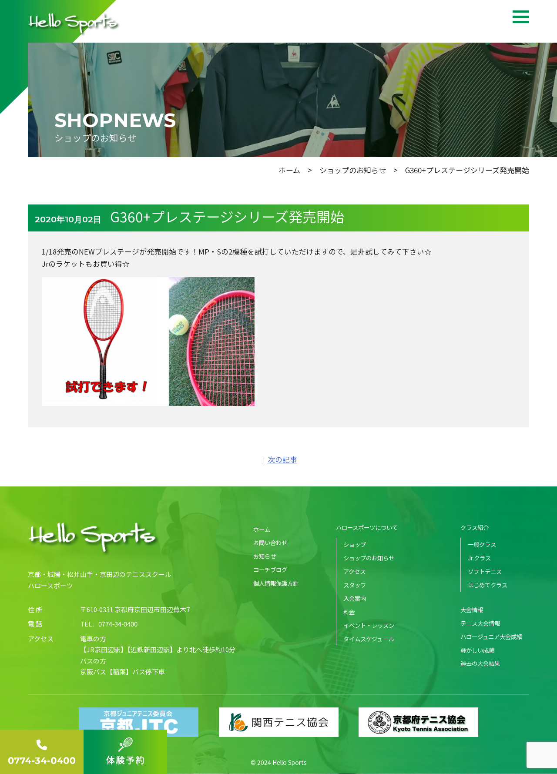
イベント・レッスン (368, 625)
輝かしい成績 (477, 650)
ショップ (354, 544)
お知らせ (264, 556)
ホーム (289, 169)
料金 (349, 611)
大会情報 (471, 609)
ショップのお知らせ (352, 169)
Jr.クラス (479, 557)
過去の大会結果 (480, 663)
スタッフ (354, 584)
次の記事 (282, 459)
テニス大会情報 (480, 623)
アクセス (354, 571)
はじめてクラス (487, 584)
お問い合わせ (270, 542)
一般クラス (482, 544)
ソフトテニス (485, 571)
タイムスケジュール (368, 638)
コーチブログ (270, 569)
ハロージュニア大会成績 (491, 636)
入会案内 (354, 598)
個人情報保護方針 (276, 583)
